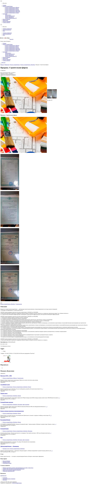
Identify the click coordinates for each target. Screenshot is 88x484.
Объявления (6, 64)
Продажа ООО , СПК (6, 375)
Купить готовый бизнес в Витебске (12, 10)
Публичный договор (7, 463)
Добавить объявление (7, 28)
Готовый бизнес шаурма (6, 402)
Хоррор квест (3, 393)
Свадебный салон (5, 384)
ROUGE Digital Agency (17, 482)
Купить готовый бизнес (8, 6)
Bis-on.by (11, 39)
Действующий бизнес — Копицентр (9, 446)
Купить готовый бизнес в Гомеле (12, 12)
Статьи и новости (6, 22)
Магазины (30, 431)
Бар (1, 437)
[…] (42, 388)
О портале (5, 477)
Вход (4, 30)
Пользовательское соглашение (9, 478)
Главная (4, 5)
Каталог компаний (10, 16)
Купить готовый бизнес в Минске (12, 7)
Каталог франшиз (9, 17)
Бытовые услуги (6, 448)
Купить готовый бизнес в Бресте (12, 8)
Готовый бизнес (4, 428)
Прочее (29, 386)
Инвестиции (8, 14)
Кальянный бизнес (5, 419)
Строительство (19, 304)
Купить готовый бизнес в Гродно (12, 9)
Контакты (5, 479)
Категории (5, 13)
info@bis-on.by (3, 475)
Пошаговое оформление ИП (8, 471)
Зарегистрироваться (7, 29)
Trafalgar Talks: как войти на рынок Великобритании (13, 468)
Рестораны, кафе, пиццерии (23, 404)
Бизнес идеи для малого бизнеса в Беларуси (12, 469)
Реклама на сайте (6, 462)
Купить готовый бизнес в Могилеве (12, 11)
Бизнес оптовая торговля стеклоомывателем (12, 411)
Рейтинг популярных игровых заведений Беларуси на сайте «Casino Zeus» (18, 467)
